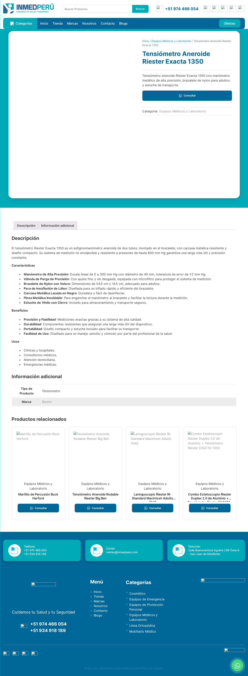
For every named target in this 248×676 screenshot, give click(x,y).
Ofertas (229, 23)
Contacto (108, 23)
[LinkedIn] (233, 9)
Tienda (58, 23)
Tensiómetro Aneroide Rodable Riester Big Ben (95, 496)
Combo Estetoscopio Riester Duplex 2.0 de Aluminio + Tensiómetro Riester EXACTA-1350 (209, 500)
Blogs (123, 23)
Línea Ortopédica (142, 625)
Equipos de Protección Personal (146, 607)
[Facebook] (215, 9)
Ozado (159, 668)
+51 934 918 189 (48, 630)
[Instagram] (224, 9)
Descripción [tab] (26, 225)
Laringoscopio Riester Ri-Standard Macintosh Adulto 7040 (152, 498)
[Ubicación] (207, 9)
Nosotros (89, 23)
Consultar (190, 95)
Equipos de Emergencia (146, 599)
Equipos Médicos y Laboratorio (171, 41)
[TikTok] (241, 9)
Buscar (140, 8)
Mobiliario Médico (142, 631)
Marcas (72, 23)
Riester (47, 402)
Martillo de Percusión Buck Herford (38, 496)
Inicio (44, 23)
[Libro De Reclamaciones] (234, 651)
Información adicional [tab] (57, 225)
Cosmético (137, 593)
